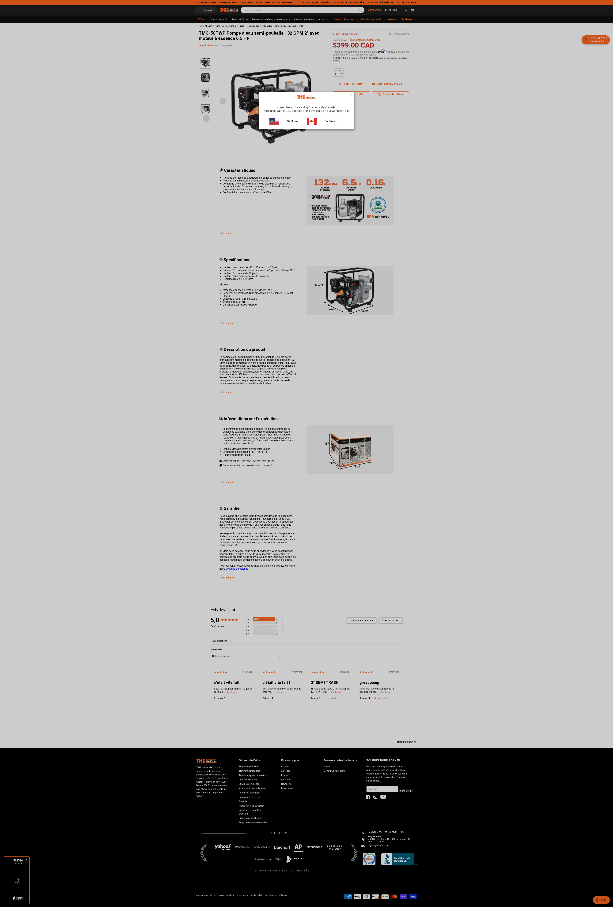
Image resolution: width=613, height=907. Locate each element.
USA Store (292, 121)
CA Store (329, 121)
